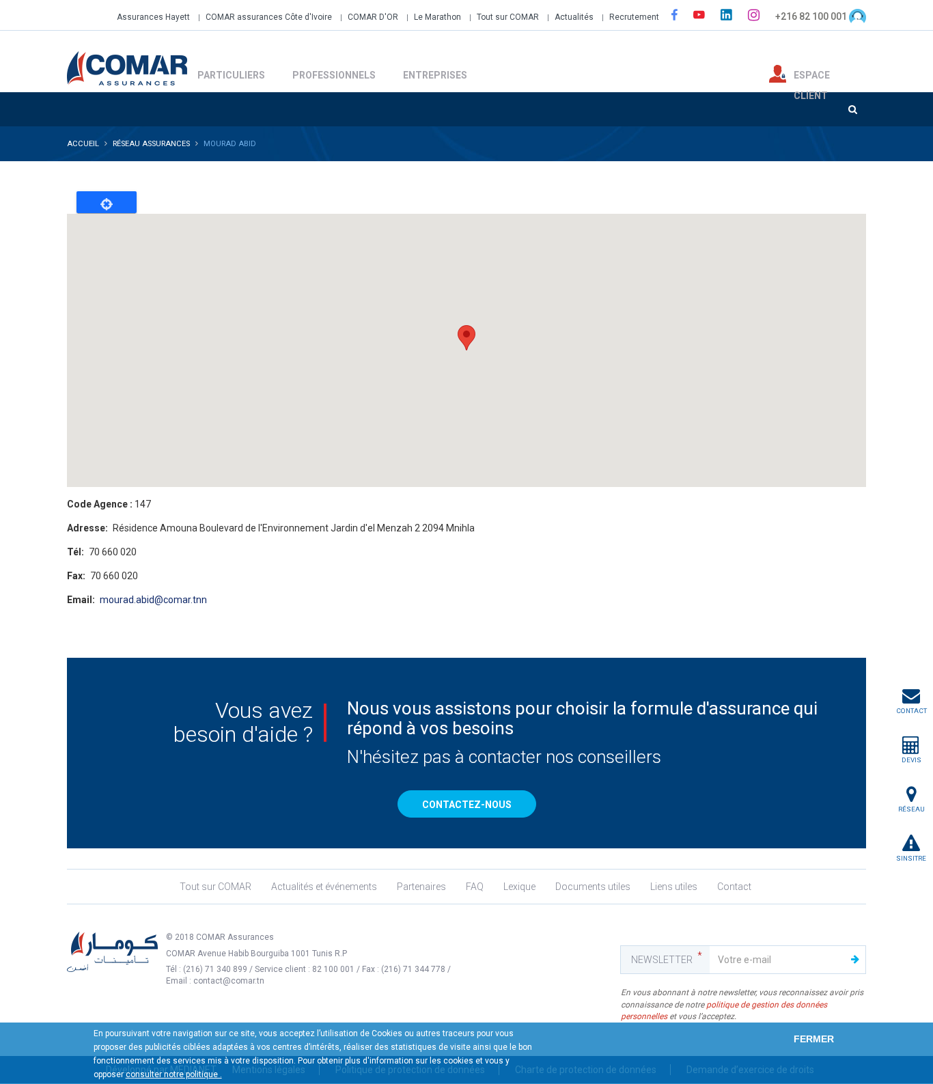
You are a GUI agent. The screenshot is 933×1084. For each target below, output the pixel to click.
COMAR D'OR (373, 17)
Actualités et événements (324, 886)
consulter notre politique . (174, 1074)
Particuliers (231, 75)
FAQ (475, 886)
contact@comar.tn (228, 981)
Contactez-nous (467, 804)
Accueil (83, 143)
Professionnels (334, 75)
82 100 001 (333, 969)
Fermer (814, 1038)
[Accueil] (127, 67)
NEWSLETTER (662, 959)
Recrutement (634, 17)
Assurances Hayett (153, 17)
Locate (106, 202)
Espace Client (812, 76)
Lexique (519, 886)
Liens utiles (673, 886)
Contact (734, 886)
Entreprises (435, 75)
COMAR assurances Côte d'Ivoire (269, 17)
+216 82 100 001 (811, 16)
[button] (466, 337)
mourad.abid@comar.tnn (153, 599)
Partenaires (421, 886)
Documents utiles (592, 886)
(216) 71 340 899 (216, 969)
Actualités (574, 17)
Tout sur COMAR (508, 17)
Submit (855, 959)
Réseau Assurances (151, 143)
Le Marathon (437, 17)
